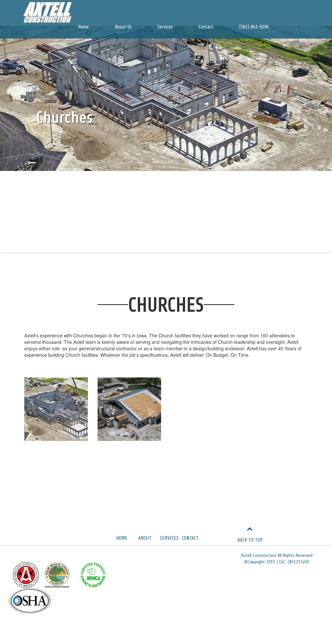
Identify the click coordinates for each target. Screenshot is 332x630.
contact (190, 538)
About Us (123, 27)
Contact (206, 27)
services (169, 538)
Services (165, 27)
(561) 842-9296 (254, 27)
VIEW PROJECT (56, 411)
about (144, 538)
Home (83, 27)
